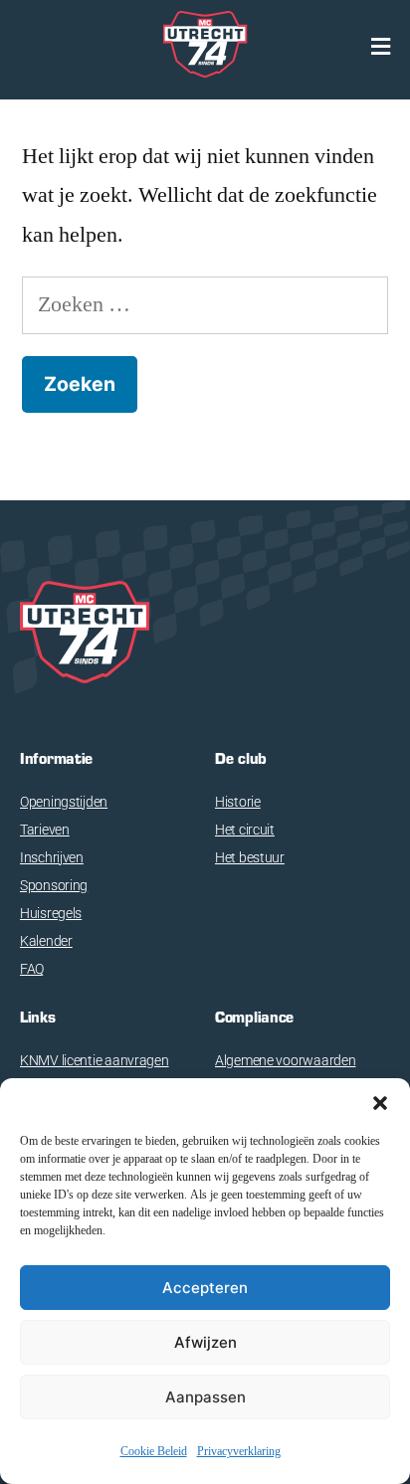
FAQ (32, 969)
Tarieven (45, 829)
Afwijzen (205, 1342)
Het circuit (245, 829)
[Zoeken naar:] (205, 304)
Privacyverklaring (239, 1451)
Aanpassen (205, 1397)
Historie (238, 802)
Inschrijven (52, 857)
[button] (380, 1103)
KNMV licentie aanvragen (94, 1060)
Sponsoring (54, 885)
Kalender (46, 941)
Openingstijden (63, 802)
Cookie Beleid (153, 1451)
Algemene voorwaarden (285, 1060)
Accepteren (205, 1287)
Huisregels (51, 913)
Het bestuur (250, 857)
